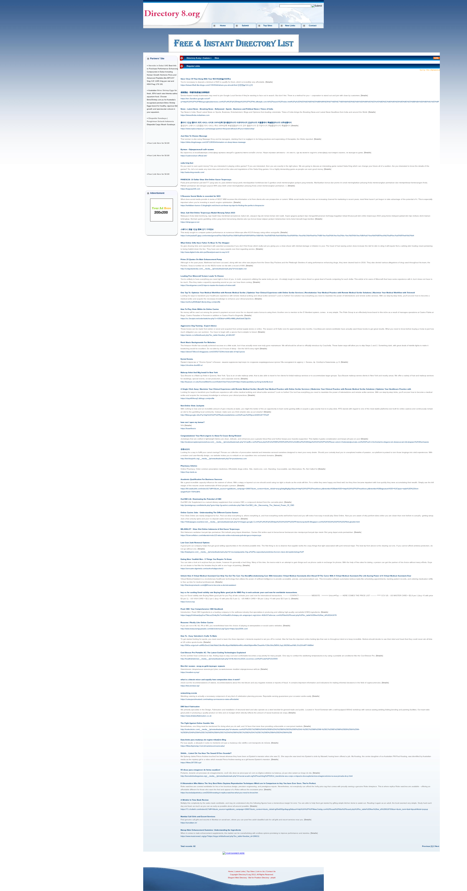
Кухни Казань (187, 359)
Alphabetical (435, 70)
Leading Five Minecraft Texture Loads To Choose (202, 276)
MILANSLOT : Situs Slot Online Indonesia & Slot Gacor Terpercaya (210, 529)
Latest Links (240, 871)
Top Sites (267, 25)
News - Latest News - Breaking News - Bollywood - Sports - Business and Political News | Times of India (227, 109)
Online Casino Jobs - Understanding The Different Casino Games (209, 513)
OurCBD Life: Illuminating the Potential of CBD (201, 499)
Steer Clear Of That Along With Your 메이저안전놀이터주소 (206, 79)
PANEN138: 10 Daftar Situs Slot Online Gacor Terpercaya (206, 180)
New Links (290, 25)
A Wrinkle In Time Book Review (195, 800)
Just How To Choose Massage (194, 136)
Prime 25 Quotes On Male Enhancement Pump (201, 259)
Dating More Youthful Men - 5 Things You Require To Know (206, 559)
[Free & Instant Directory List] (233, 52)
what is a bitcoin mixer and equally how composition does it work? (210, 680)
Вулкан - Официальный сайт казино (197, 149)
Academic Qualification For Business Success (201, 479)
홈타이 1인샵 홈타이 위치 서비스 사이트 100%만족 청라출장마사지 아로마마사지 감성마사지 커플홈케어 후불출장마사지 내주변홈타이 (236, 122)
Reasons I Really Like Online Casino (197, 622)
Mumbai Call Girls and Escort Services (198, 817)
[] (269, 82)
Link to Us (260, 871)
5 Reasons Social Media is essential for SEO (201, 196)
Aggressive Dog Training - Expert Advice (199, 326)
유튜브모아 (185, 449)
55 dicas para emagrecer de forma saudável (200, 770)
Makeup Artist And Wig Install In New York (199, 372)
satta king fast (187, 163)
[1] (432, 846)
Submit (245, 25)
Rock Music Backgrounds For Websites (198, 342)
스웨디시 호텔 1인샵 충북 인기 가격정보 (197, 229)
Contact (313, 25)
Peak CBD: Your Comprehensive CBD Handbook (202, 609)
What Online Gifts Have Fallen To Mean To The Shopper (205, 243)
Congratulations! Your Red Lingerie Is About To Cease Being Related (211, 436)
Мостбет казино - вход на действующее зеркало (203, 666)
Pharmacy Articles (189, 466)
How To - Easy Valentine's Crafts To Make (199, 636)
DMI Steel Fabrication (190, 707)
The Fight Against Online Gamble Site (197, 723)
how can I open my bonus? (192, 422)
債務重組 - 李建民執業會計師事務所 (195, 92)
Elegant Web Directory (237, 878)
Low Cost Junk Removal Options (195, 543)
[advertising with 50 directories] (161, 221)
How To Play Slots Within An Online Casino (200, 309)
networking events (189, 693)
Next (437, 846)
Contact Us (270, 871)
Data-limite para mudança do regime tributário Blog (203, 740)
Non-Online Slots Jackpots (192, 406)
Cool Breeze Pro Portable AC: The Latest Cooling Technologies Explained (213, 653)
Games (206, 58)
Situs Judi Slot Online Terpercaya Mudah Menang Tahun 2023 (208, 213)
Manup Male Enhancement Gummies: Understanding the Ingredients (211, 830)
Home (223, 25)
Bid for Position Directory (258, 878)
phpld (273, 878)
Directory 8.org (194, 58)
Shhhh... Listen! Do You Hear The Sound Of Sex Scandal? (206, 753)
